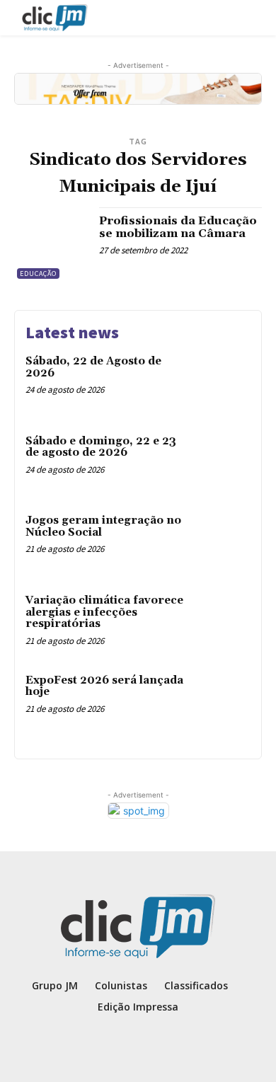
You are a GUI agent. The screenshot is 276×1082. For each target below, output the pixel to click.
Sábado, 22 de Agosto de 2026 (93, 367)
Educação (38, 273)
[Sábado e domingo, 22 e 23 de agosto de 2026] (221, 462)
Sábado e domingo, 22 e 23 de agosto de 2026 (100, 447)
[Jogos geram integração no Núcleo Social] (221, 541)
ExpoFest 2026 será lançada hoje (104, 686)
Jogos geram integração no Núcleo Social (103, 526)
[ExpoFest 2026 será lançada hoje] (221, 701)
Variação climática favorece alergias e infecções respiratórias (104, 612)
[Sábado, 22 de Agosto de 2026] (221, 382)
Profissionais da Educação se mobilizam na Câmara (178, 227)
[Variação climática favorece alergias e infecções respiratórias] (221, 621)
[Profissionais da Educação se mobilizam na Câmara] (51, 244)
